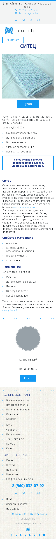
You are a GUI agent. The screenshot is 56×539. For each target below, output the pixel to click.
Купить (28, 104)
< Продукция (13, 40)
